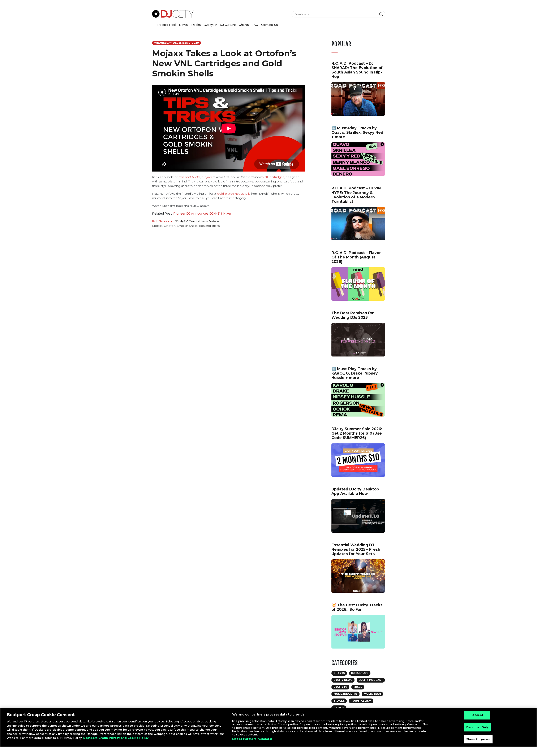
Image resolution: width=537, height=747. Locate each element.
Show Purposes (478, 739)
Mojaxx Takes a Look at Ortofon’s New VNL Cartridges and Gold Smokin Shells (224, 63)
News (183, 25)
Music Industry (345, 693)
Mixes (357, 686)
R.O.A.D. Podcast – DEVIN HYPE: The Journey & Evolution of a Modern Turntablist (356, 194)
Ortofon (169, 226)
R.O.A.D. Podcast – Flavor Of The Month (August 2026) (356, 257)
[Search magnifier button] (381, 14)
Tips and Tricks (189, 177)
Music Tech (372, 693)
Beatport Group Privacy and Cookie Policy (116, 737)
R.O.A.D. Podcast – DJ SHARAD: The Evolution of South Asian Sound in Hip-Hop (357, 70)
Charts (244, 25)
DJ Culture (228, 25)
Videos (214, 221)
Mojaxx (207, 177)
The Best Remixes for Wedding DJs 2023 (352, 315)
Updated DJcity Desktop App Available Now (355, 491)
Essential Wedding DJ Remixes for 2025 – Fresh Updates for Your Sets (355, 549)
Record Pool (166, 25)
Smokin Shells (187, 226)
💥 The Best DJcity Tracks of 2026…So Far (356, 607)
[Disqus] (228, 290)
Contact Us (269, 25)
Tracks (196, 25)
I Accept (477, 715)
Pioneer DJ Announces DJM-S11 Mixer (202, 213)
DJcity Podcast (371, 679)
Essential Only (477, 727)
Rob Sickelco (162, 221)
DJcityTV (210, 25)
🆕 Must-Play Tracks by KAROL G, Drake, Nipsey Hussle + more (354, 373)
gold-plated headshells (233, 193)
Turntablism (198, 221)
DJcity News (343, 679)
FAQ (255, 25)
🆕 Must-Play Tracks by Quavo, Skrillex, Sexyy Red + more (357, 132)
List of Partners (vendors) (252, 738)
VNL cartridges (273, 177)
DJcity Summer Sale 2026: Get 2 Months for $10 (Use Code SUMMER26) (356, 433)
